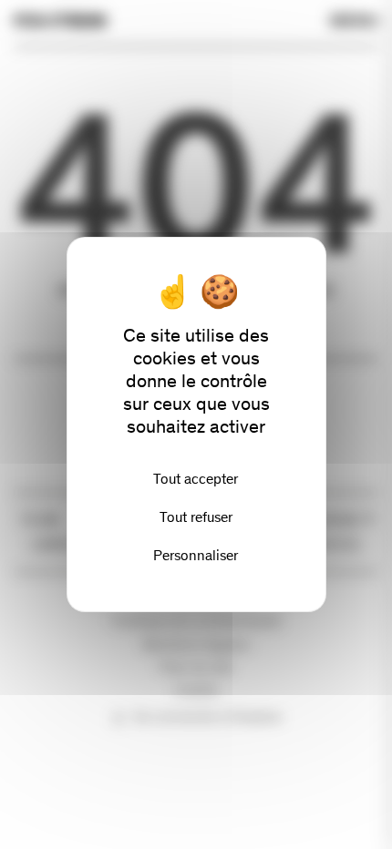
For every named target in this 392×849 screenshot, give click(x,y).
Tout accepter (195, 478)
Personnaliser (195, 555)
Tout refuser (196, 517)
